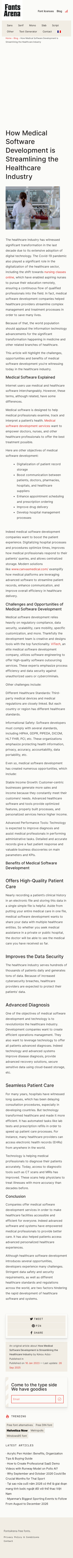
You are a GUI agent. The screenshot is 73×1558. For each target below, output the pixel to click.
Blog (59, 11)
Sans (10, 25)
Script (55, 25)
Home (8, 38)
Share (38, 1332)
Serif (21, 25)
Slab (44, 25)
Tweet (38, 1318)
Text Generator (28, 31)
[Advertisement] (36, 86)
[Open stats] (66, 11)
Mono (32, 25)
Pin (38, 1325)
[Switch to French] (59, 31)
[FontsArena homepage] (12, 10)
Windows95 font (17, 1435)
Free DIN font (44, 1425)
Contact (47, 31)
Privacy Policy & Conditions (21, 1537)
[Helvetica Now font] (17, 1430)
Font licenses (46, 11)
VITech (55, 644)
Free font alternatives (20, 1425)
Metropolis (37, 1430)
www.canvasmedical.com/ (29, 569)
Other (10, 31)
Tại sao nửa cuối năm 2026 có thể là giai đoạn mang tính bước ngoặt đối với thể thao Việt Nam (36, 1488)
